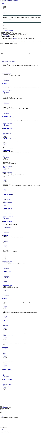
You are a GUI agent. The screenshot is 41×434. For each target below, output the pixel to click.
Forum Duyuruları (6, 358)
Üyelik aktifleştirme (8, 30)
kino (3, 374)
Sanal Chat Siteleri (5, 304)
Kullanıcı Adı (4, 6)
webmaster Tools (4, 298)
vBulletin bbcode (6, 290)
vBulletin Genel (4, 83)
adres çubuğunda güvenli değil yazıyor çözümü (7, 166)
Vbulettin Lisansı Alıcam (5, 325)
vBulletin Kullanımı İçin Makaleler (8, 117)
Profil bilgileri (5, 69)
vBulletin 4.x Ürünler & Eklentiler (7, 213)
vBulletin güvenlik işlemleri (7, 261)
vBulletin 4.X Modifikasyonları (8, 208)
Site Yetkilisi (28, 38)
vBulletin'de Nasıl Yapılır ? (7, 172)
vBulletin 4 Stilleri (6, 241)
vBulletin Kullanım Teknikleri (6, 116)
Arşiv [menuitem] (2, 429)
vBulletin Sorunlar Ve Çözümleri (7, 148)
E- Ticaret (4, 330)
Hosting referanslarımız (7, 73)
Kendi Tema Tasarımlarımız (7, 379)
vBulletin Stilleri (5, 235)
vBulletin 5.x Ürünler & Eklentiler (7, 199)
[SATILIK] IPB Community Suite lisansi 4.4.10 (7, 335)
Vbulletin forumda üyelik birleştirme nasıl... (7, 177)
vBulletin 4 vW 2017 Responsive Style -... (7, 384)
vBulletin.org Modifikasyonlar (8, 106)
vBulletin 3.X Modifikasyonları (8, 221)
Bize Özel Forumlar (5, 347)
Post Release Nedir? (5, 143)
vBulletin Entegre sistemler (7, 271)
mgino (2, 416)
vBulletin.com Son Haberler (7, 96)
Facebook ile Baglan (5, 12)
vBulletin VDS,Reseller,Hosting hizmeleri (8, 61)
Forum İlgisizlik (4, 353)
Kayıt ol (3, 13)
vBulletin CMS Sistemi (6, 276)
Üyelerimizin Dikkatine (5, 363)
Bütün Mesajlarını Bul (6, 70)
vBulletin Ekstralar (5, 259)
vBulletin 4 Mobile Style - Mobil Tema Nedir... (7, 133)
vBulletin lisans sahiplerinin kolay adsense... (7, 90)
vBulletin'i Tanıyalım (6, 84)
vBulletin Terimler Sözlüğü (7, 128)
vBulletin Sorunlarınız (6, 150)
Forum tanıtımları (6, 340)
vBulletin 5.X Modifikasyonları (8, 194)
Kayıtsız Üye (7, 4)
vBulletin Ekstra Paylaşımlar (7, 285)
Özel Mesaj (5, 136)
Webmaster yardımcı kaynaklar (8, 299)
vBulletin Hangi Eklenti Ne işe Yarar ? (9, 138)
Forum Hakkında (6, 348)
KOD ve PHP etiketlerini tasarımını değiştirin (7, 202)
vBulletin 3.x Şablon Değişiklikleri (7, 227)
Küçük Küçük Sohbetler (7, 369)
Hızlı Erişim (2, 427)
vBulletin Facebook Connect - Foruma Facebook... (8, 216)
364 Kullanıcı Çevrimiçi (4, 407)
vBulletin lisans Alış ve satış (7, 320)
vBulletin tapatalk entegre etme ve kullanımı (7, 123)
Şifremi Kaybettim (14, 38)
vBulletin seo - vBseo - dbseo (7, 277)
